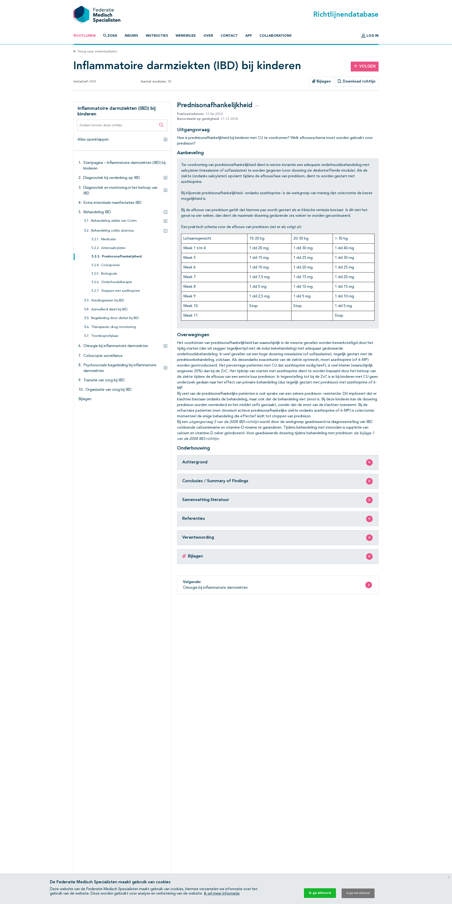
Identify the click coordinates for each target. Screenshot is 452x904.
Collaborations (275, 35)
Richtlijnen (84, 35)
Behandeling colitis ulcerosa (112, 231)
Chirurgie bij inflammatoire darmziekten (115, 346)
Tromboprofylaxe (104, 336)
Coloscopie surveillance (103, 356)
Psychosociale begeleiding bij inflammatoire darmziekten (119, 368)
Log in (372, 35)
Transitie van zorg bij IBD (104, 380)
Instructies (157, 35)
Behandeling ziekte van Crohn (114, 221)
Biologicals (109, 273)
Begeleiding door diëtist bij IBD (115, 318)
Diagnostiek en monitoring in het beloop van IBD (120, 190)
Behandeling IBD (97, 212)
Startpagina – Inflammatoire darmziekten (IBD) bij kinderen (124, 165)
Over (208, 35)
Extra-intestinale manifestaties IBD (112, 203)
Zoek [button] (112, 35)
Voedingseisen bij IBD (107, 300)
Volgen (367, 66)
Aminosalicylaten (113, 248)
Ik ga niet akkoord (358, 893)
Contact (229, 35)
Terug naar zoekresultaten (96, 51)
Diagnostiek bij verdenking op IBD (111, 178)
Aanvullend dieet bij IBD (109, 309)
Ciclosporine (110, 265)
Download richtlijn (358, 81)
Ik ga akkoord (320, 893)
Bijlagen (323, 81)
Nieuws (131, 35)
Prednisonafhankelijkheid (122, 256)
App (248, 35)
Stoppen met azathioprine (120, 290)
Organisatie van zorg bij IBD (108, 390)
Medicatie (108, 239)
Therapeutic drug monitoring (113, 327)
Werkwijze (186, 35)
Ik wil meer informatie (222, 894)
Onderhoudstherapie (116, 282)
